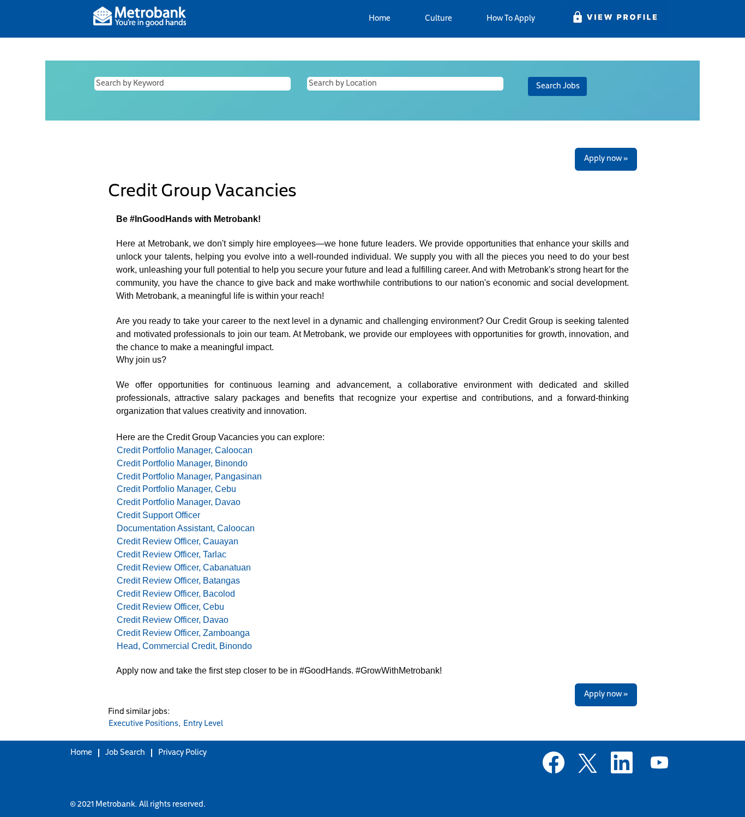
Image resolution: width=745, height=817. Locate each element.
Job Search (125, 753)
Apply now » (606, 159)
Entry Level (203, 724)
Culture (438, 19)
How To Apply (510, 19)
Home (379, 19)
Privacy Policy (182, 753)
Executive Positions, (145, 724)
